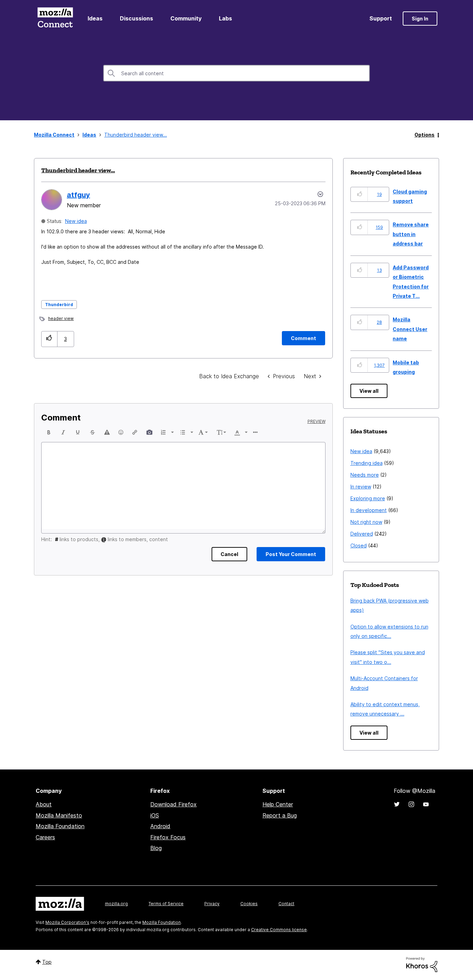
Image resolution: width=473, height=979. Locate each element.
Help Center (277, 804)
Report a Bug (279, 815)
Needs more (364, 475)
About (44, 804)
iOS (154, 815)
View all (368, 391)
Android (160, 826)
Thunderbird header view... (78, 170)
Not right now (366, 522)
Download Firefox (173, 804)
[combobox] (236, 73)
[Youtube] (426, 804)
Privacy (212, 903)
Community (186, 18)
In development (368, 510)
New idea (76, 221)
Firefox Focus (168, 837)
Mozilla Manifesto (59, 815)
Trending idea (366, 463)
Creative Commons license (279, 929)
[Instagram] (411, 804)
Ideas (95, 18)
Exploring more (367, 498)
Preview (316, 421)
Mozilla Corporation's (67, 922)
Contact (286, 903)
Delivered (361, 534)
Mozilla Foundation (60, 826)
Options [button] (424, 135)
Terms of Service (166, 903)
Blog (156, 847)
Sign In (420, 18)
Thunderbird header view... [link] (135, 135)
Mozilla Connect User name (410, 329)
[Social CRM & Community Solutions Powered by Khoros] (421, 964)
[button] (49, 338)
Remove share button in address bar (411, 234)
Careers (45, 837)
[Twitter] (397, 804)
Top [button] (47, 962)
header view (61, 318)
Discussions (136, 18)
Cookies (249, 903)
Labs (225, 18)
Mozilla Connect (55, 18)
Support (380, 18)
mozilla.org (116, 903)
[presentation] (49, 432)
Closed (358, 545)
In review (360, 487)
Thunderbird (59, 304)
